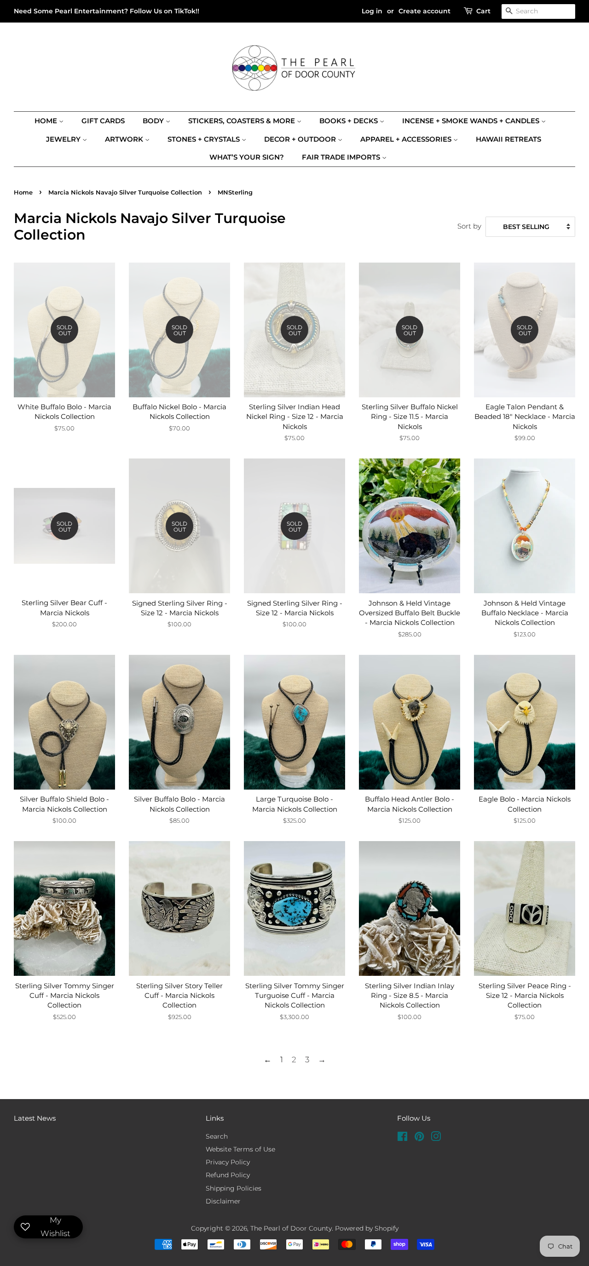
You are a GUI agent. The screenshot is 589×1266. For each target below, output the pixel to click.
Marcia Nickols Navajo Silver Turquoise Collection (125, 192)
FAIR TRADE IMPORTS (342, 157)
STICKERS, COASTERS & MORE (242, 120)
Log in (372, 11)
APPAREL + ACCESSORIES (406, 139)
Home (47, 120)
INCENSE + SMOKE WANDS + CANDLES (471, 120)
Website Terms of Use (240, 1149)
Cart (483, 11)
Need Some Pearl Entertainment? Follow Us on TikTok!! (106, 11)
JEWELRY (64, 139)
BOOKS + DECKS (349, 120)
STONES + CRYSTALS (204, 139)
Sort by (469, 226)
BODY (154, 120)
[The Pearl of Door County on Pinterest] (419, 1138)
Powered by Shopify (366, 1228)
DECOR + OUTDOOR (301, 139)
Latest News (35, 1118)
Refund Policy (228, 1175)
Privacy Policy (228, 1162)
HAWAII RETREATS (508, 139)
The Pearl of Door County (291, 1228)
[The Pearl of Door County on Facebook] (402, 1138)
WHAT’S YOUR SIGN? (246, 157)
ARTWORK (125, 139)
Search (217, 1136)
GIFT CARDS (103, 120)
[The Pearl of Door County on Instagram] (436, 1138)
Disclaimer (223, 1201)
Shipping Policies (233, 1188)
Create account (424, 11)
